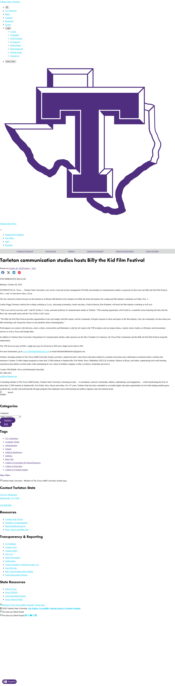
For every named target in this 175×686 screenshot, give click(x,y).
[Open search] (7, 7)
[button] (7, 420)
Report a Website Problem (69, 608)
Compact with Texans (14, 519)
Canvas (13, 32)
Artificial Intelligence (13, 452)
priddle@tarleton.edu (8, 376)
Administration (11, 445)
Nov (46, 633)
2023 (12, 640)
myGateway (15, 42)
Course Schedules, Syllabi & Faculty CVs (22, 565)
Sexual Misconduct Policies (16, 575)
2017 (12, 659)
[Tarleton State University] (86, 218)
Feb (18, 630)
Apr (25, 630)
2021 (12, 646)
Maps (7, 14)
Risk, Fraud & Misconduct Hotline (19, 571)
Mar (22, 630)
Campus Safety (11, 551)
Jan (15, 630)
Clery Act (9, 554)
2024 (12, 636)
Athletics (71, 251)
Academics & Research (25, 251)
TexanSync (14, 56)
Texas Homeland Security (15, 596)
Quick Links (10, 61)
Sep (40, 633)
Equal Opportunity (12, 558)
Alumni (8, 449)
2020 (12, 649)
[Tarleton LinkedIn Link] (36, 615)
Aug (37, 630)
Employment (10, 561)
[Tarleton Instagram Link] (33, 615)
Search (10, 392)
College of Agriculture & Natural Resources (23, 463)
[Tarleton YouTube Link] (31, 615)
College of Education (13, 466)
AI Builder (14, 35)
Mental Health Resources (15, 526)
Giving (8, 24)
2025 (12, 633)
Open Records (11, 568)
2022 (12, 643)
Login (8, 28)
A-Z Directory (11, 11)
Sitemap (53, 608)
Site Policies (33, 608)
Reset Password (16, 49)
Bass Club (9, 459)
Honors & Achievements (125, 251)
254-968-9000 (6, 505)
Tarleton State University (10, 2)
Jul (34, 630)
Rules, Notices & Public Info (16, 530)
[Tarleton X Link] (28, 615)
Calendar (8, 18)
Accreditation (10, 544)
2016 (12, 662)
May (28, 630)
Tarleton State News (8, 224)
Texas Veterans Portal (14, 599)
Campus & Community (95, 251)
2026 (12, 630)
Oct (43, 633)
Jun (31, 630)
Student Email (16, 52)
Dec (49, 633)
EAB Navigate (16, 38)
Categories (4, 413)
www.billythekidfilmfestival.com (36, 351)
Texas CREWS (11, 592)
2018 (12, 656)
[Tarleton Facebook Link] (26, 615)
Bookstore (9, 21)
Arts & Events (50, 251)
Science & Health (152, 251)
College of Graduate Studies (16, 470)
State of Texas (11, 589)
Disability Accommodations (16, 523)
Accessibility (44, 608)
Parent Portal (15, 45)
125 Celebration (11, 438)
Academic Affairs (12, 442)
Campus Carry (11, 547)
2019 (12, 653)
